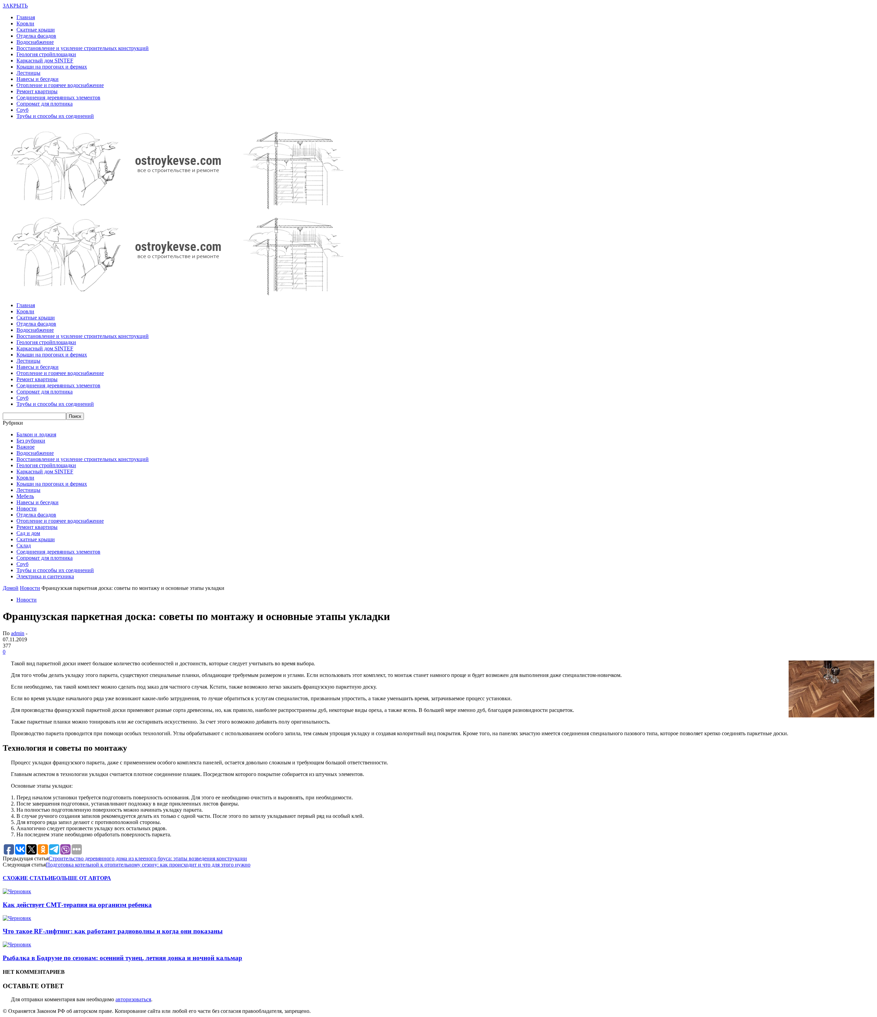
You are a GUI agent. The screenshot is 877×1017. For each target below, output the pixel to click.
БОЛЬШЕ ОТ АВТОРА (81, 878)
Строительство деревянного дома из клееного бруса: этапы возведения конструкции (148, 858)
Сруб (22, 110)
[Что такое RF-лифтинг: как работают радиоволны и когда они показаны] (17, 918)
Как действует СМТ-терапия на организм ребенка (77, 904)
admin (17, 633)
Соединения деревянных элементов (58, 97)
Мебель (25, 496)
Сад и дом (28, 533)
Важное (25, 447)
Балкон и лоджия (36, 434)
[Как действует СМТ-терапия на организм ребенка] (17, 891)
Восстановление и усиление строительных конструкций (82, 48)
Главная (25, 17)
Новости (26, 508)
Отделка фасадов (36, 36)
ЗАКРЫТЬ (15, 6)
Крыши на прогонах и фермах (51, 67)
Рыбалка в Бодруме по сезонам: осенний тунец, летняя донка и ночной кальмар (122, 957)
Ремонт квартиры (37, 91)
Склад (23, 545)
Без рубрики (30, 441)
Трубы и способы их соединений (55, 116)
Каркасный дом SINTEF (44, 60)
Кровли (25, 23)
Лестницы (28, 73)
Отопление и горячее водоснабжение (60, 85)
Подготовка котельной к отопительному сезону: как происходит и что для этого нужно (148, 865)
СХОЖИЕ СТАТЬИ (27, 878)
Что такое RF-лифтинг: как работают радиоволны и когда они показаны (113, 931)
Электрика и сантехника (45, 576)
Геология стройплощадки (46, 54)
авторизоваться (133, 999)
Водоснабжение (35, 42)
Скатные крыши (35, 30)
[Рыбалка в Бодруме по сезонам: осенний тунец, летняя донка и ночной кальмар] (17, 944)
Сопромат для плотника (44, 104)
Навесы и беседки (37, 79)
